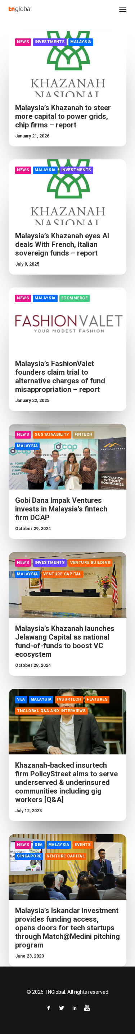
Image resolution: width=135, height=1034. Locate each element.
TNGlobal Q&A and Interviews (51, 710)
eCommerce (74, 298)
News (23, 41)
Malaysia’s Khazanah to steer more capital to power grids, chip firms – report (63, 116)
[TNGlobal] (20, 9)
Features (97, 699)
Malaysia (80, 41)
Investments (50, 41)
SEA (21, 699)
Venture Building (90, 562)
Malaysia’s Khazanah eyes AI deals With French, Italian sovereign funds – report (62, 244)
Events (83, 844)
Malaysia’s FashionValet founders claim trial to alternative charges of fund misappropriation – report (60, 376)
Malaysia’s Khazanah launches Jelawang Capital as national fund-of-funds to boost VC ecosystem (64, 641)
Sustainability (52, 434)
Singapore (29, 856)
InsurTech (69, 699)
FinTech (84, 434)
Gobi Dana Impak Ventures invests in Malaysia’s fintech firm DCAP (61, 509)
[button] (123, 9)
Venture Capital (62, 574)
